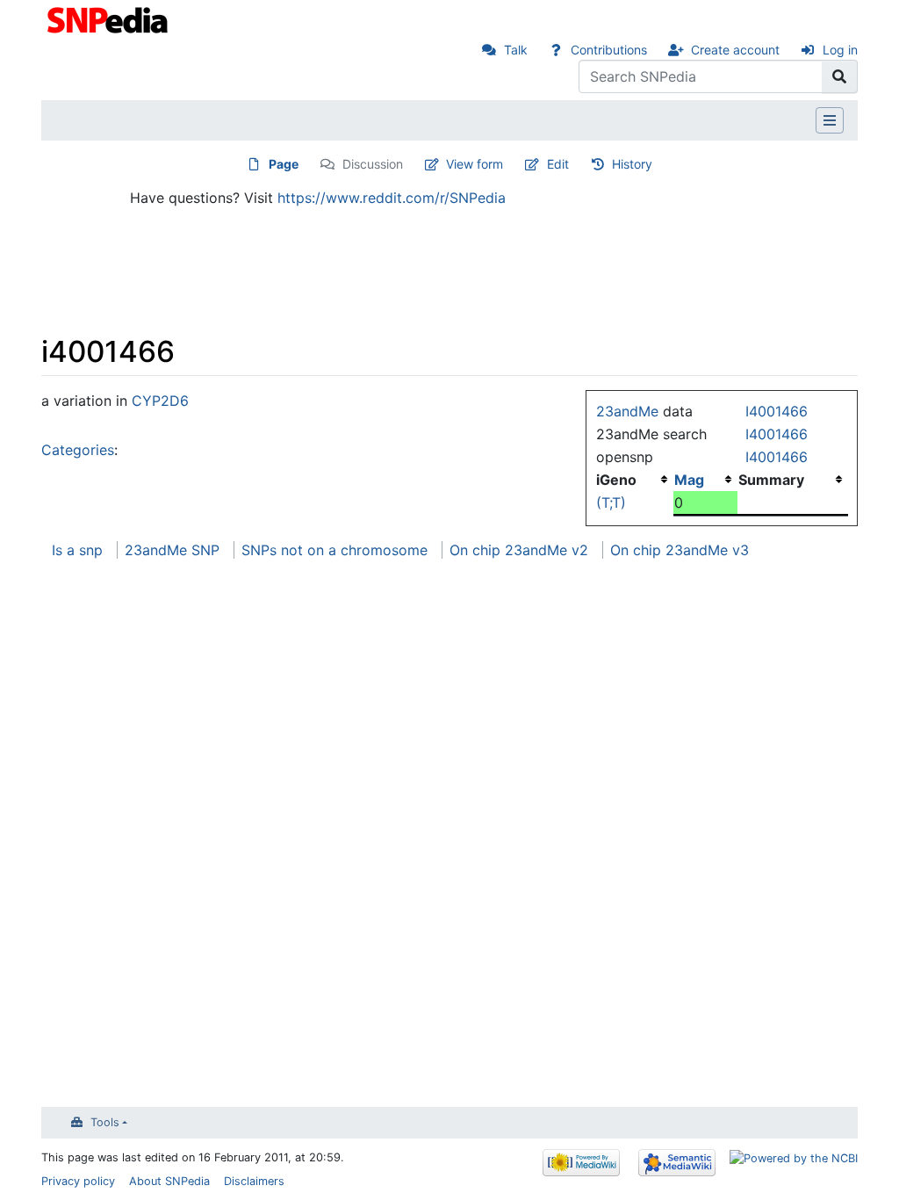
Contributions (609, 49)
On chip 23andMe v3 (679, 550)
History (632, 163)
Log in (840, 49)
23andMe (627, 411)
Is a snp (77, 550)
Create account (735, 49)
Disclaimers (254, 1181)
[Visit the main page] (109, 18)
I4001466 (776, 411)
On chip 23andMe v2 (519, 550)
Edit (558, 163)
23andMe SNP (172, 550)
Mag (689, 479)
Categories (77, 450)
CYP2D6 (160, 400)
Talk (516, 49)
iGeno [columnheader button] (616, 479)
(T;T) (611, 502)
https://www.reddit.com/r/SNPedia (391, 197)
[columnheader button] (705, 479)
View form (474, 163)
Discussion (372, 163)
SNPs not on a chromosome (334, 550)
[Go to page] (840, 76)
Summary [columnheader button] (771, 479)
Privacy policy (78, 1181)
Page (283, 163)
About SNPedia (169, 1181)
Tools (104, 1122)
